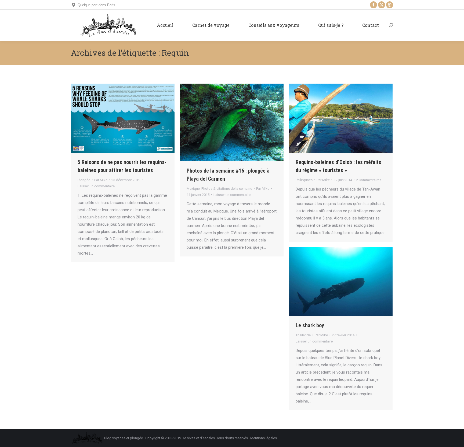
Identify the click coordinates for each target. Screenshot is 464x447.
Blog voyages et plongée (123, 438)
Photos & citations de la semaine (226, 189)
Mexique (193, 189)
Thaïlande (303, 335)
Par (100, 180)
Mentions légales (263, 438)
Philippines (304, 180)
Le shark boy (310, 325)
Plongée (84, 180)
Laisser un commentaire (96, 186)
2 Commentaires (368, 180)
